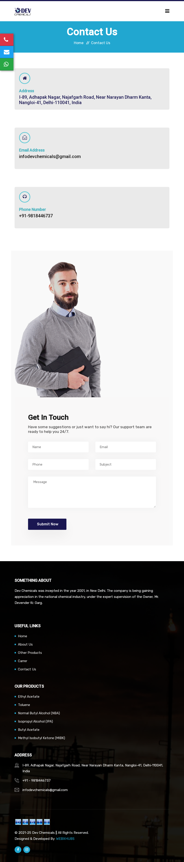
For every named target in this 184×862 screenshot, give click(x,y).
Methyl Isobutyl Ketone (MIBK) (41, 738)
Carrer (22, 661)
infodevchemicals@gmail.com (50, 156)
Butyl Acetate (28, 730)
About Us (25, 644)
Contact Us (27, 669)
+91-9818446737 (36, 215)
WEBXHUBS (65, 839)
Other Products (30, 653)
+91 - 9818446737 (36, 781)
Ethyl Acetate (28, 697)
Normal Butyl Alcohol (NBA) (39, 713)
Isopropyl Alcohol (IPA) (35, 721)
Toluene (24, 705)
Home (78, 43)
